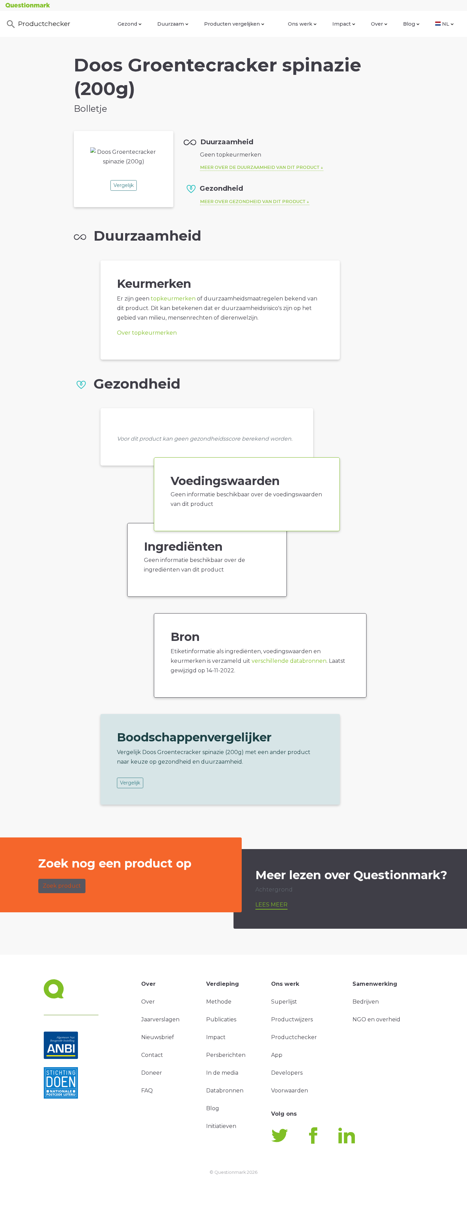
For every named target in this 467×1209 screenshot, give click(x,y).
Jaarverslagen (160, 1019)
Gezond (127, 24)
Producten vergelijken (232, 24)
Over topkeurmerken (147, 333)
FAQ (147, 1090)
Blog (409, 24)
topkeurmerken (173, 298)
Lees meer (271, 904)
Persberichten (225, 1055)
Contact (152, 1055)
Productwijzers (292, 1019)
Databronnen (224, 1090)
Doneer (151, 1073)
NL (445, 24)
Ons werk (300, 24)
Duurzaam (170, 24)
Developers (287, 1073)
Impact (341, 24)
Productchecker (44, 23)
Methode (218, 1001)
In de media (222, 1073)
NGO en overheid (376, 1019)
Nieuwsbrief (157, 1037)
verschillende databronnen (289, 661)
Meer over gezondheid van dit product (253, 201)
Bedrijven (365, 1001)
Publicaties (221, 1019)
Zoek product (62, 886)
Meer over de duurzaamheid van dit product (260, 167)
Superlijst (284, 1001)
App (276, 1055)
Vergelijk (124, 185)
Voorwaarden (289, 1090)
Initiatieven (221, 1126)
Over (377, 24)
